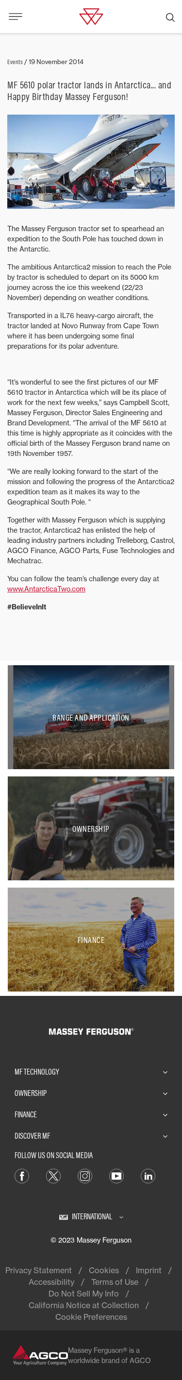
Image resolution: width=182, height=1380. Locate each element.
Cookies (104, 1270)
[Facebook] (22, 1175)
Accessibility (51, 1282)
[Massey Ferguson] (91, 15)
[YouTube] (116, 1175)
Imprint (149, 1270)
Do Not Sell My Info (84, 1293)
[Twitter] (53, 1175)
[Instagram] (85, 1175)
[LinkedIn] (148, 1175)
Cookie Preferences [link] (91, 1317)
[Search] (170, 16)
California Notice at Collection (84, 1305)
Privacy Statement (38, 1270)
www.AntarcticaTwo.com (46, 589)
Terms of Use (114, 1282)
